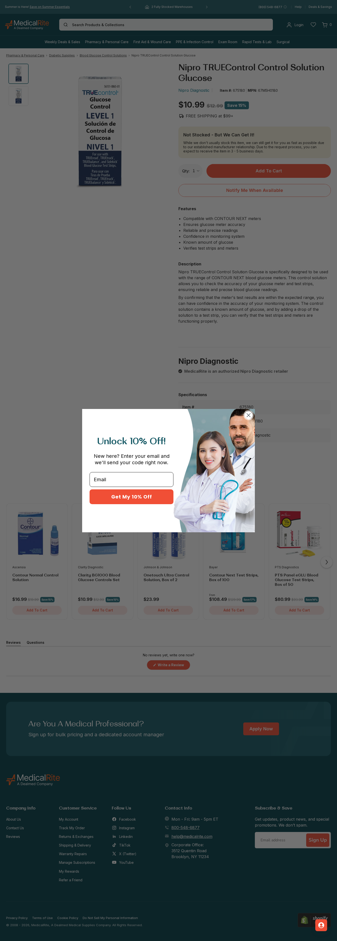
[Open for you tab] (321, 925)
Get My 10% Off (131, 496)
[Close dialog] (248, 415)
